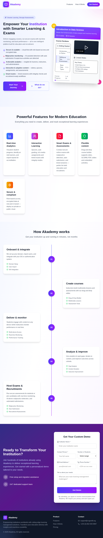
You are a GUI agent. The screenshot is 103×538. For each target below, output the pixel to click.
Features (70, 4)
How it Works (80, 4)
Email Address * (64, 462)
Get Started (93, 4)
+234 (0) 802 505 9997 (88, 524)
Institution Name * (64, 442)
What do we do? (40, 86)
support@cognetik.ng (88, 521)
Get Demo (77, 490)
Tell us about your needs (65, 472)
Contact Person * (62, 452)
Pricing (55, 527)
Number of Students (84, 452)
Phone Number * (85, 462)
